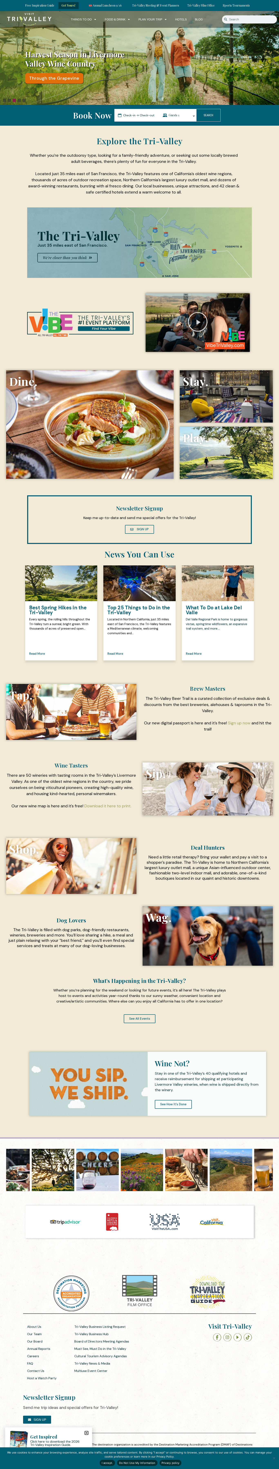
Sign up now (239, 723)
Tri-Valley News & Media (92, 1363)
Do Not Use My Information (137, 1463)
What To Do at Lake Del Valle (214, 610)
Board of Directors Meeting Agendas (101, 1341)
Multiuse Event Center (90, 1371)
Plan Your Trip (150, 19)
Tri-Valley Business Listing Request (100, 1327)
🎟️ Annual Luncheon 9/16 (105, 5)
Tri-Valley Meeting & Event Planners (155, 5)
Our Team (34, 1334)
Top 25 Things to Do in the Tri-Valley (138, 610)
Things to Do (81, 19)
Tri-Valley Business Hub (91, 1334)
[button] (4, 100)
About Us (34, 1327)
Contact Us (35, 1371)
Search (208, 115)
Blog (199, 19)
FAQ (30, 1363)
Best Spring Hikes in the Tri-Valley (58, 610)
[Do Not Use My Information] (274, 1458)
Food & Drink (115, 19)
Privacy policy (171, 1463)
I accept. (107, 1463)
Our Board (34, 1341)
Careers (33, 1356)
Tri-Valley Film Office (201, 5)
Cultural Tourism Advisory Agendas (100, 1356)
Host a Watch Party (42, 1378)
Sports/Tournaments (236, 5)
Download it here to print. (107, 806)
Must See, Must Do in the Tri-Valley (100, 1349)
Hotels (181, 19)
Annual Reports (38, 1349)
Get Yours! (68, 5)
